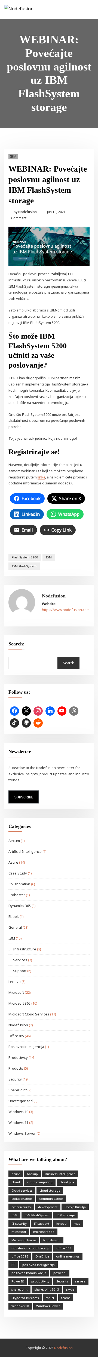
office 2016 (19, 1256)
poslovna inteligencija (38, 1265)
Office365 (16, 1035)
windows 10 (20, 1306)
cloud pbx (67, 1182)
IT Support (17, 970)
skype (70, 1289)
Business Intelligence (60, 1174)
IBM (13, 156)
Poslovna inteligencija (26, 1046)
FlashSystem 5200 (25, 557)
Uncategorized (20, 1100)
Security (15, 1079)
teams (65, 1298)
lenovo (61, 1223)
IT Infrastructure (22, 949)
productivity (40, 1281)
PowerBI (17, 1281)
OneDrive (42, 1256)
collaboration (21, 1199)
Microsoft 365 (19, 1003)
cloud (15, 1182)
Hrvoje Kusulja (75, 1207)
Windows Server (22, 1133)
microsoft (18, 1232)
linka (41, 477)
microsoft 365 (43, 1232)
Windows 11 (18, 1122)
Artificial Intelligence (25, 851)
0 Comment (17, 218)
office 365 (63, 1248)
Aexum (14, 840)
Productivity (18, 1057)
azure (15, 1174)
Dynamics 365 (19, 905)
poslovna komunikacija (28, 1273)
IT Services (17, 959)
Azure (13, 862)
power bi (59, 1273)
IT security (19, 1223)
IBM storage (65, 1215)
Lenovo (14, 981)
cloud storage (49, 1190)
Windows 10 (18, 1111)
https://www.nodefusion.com (66, 609)
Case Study (17, 873)
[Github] (26, 723)
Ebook (13, 916)
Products (15, 1068)
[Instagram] (38, 711)
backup (32, 1174)
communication (51, 1199)
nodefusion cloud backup (30, 1248)
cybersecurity (21, 1207)
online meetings (67, 1256)
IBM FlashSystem (24, 566)
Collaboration (19, 884)
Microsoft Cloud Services (28, 1014)
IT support (41, 1223)
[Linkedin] (50, 711)
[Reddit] (38, 723)
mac (77, 1223)
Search (68, 662)
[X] (26, 711)
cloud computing (40, 1182)
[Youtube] (62, 711)
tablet (50, 1298)
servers (80, 1281)
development (47, 1207)
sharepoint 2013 (47, 1289)
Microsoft (16, 992)
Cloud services (21, 1190)
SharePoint (17, 1090)
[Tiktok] (14, 723)
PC (13, 1265)
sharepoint (19, 1289)
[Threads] (74, 711)
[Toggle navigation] (86, 9)
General (15, 927)
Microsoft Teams (23, 1240)
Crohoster (16, 894)
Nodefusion (25, 212)
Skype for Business (25, 1298)
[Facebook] (14, 711)
